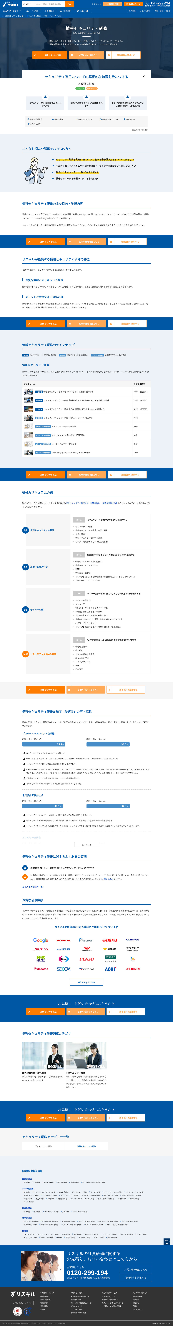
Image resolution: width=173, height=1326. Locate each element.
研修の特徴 (58, 119)
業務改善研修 (62, 1198)
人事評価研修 (134, 1198)
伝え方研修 (28, 1198)
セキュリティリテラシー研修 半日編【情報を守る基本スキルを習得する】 (71, 409)
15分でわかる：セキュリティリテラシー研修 (63, 452)
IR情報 (135, 1306)
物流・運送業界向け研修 (49, 1224)
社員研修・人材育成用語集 (111, 1306)
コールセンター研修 (80, 1211)
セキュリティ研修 (34, 1136)
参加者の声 (130, 119)
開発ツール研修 (84, 1237)
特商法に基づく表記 (39, 1323)
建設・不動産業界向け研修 (71, 1224)
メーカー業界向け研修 (129, 1221)
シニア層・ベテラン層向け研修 (93, 1182)
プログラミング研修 (109, 1234)
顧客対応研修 (64, 1192)
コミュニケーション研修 (113, 1192)
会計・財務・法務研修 (106, 1198)
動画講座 (66, 10)
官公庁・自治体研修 (31, 1221)
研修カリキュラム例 (110, 119)
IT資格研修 (77, 1234)
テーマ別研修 (28, 1188)
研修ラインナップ (85, 119)
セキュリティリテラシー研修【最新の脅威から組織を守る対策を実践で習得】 (73, 400)
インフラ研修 (142, 1234)
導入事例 (132, 11)
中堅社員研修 (62, 1182)
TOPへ (167, 1241)
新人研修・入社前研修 (32, 1182)
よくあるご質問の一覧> (33, 886)
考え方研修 (40, 1198)
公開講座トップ (76, 1299)
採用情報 (136, 1303)
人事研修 (65, 1211)
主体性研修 (122, 1198)
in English (83, 10)
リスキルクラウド (108, 1296)
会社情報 (136, 1299)
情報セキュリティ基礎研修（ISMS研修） (61, 435)
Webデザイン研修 (91, 1234)
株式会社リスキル (9, 1323)
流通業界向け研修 (30, 1224)
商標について (53, 1323)
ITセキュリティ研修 (43, 1146)
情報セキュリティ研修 (35, 365)
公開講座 (49, 10)
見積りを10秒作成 (52, 55)
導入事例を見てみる (86, 982)
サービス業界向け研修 (86, 1221)
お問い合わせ (134, 4)
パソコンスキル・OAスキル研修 (82, 1198)
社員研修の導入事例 (78, 1312)
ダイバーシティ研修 (110, 1195)
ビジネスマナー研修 (79, 1192)
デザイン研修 (99, 1237)
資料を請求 (114, 4)
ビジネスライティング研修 (131, 1195)
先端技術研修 (70, 1237)
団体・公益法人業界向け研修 (117, 1224)
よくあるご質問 (76, 1309)
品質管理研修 (112, 1237)
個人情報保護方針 (23, 1323)
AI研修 (59, 1237)
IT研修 (25, 1230)
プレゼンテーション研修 (134, 1192)
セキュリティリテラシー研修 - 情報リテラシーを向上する (64, 417)
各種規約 (62, 1323)
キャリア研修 (29, 1202)
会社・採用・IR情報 (162, 11)
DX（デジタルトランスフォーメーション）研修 (41, 1234)
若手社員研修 (49, 1182)
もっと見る (86, 844)
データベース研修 (47, 1237)
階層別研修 (27, 1179)
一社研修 (33, 10)
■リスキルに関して (140, 1292)
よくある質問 (145, 11)
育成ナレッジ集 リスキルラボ (112, 1303)
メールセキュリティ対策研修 (56, 443)
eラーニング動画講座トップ (81, 1303)
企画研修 (50, 1198)
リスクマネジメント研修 (69, 1195)
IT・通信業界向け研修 (50, 1221)
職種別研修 (27, 1208)
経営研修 (27, 1192)
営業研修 (27, 1211)
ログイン (96, 4)
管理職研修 (75, 1182)
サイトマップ (137, 1309)
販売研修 (37, 1211)
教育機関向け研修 (68, 1221)
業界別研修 (27, 1217)
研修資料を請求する (126, 55)
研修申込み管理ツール (110, 1299)
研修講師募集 (137, 1296)
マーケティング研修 (51, 1211)
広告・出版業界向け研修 (94, 1224)
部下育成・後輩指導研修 (91, 1195)
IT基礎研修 (66, 1234)
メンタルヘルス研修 (49, 1195)
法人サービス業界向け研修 (108, 1221)
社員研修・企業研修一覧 (80, 1296)
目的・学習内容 (35, 119)
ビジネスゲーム (76, 1306)
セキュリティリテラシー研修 (56, 426)
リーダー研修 (95, 1192)
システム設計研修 (126, 1234)
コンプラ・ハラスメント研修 (44, 1192)
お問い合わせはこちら (89, 55)
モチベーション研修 (31, 1195)
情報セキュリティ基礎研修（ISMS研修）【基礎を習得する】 (65, 391)
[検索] (69, 4)
